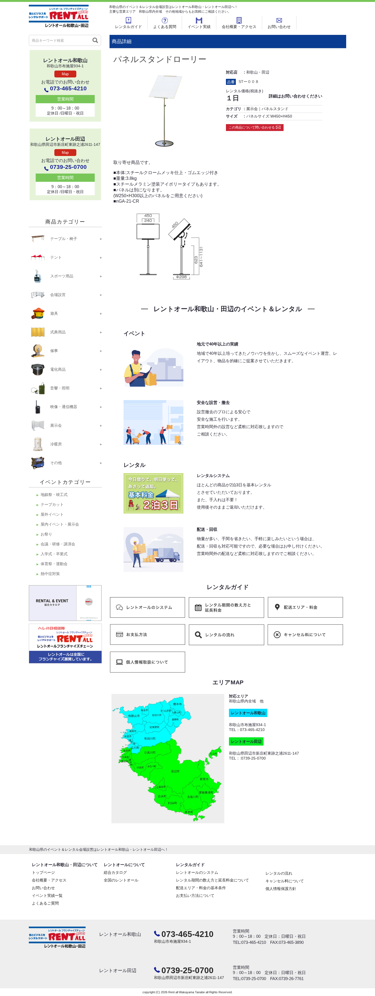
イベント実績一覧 (47, 895)
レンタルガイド (128, 26)
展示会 (252, 109)
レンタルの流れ (278, 873)
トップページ (43, 872)
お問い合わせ (279, 26)
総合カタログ (115, 872)
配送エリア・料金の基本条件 (201, 888)
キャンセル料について (284, 881)
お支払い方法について (195, 895)
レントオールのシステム (197, 872)
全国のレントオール (121, 880)
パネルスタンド (275, 109)
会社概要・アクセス (239, 26)
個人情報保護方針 (280, 888)
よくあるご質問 (45, 903)
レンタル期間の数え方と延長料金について (212, 880)
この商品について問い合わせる (252, 127)
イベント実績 (199, 26)
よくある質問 (164, 26)
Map (65, 74)
